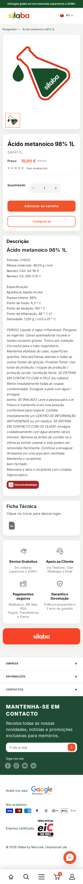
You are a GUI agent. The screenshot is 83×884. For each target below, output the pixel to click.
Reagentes (10, 29)
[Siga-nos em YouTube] (25, 765)
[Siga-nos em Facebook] (8, 765)
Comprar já (41, 221)
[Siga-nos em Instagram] (16, 765)
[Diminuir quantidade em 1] (33, 188)
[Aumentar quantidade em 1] (55, 188)
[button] (69, 857)
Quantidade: (16, 185)
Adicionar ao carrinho (41, 206)
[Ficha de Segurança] (42, 485)
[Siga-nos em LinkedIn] (33, 765)
